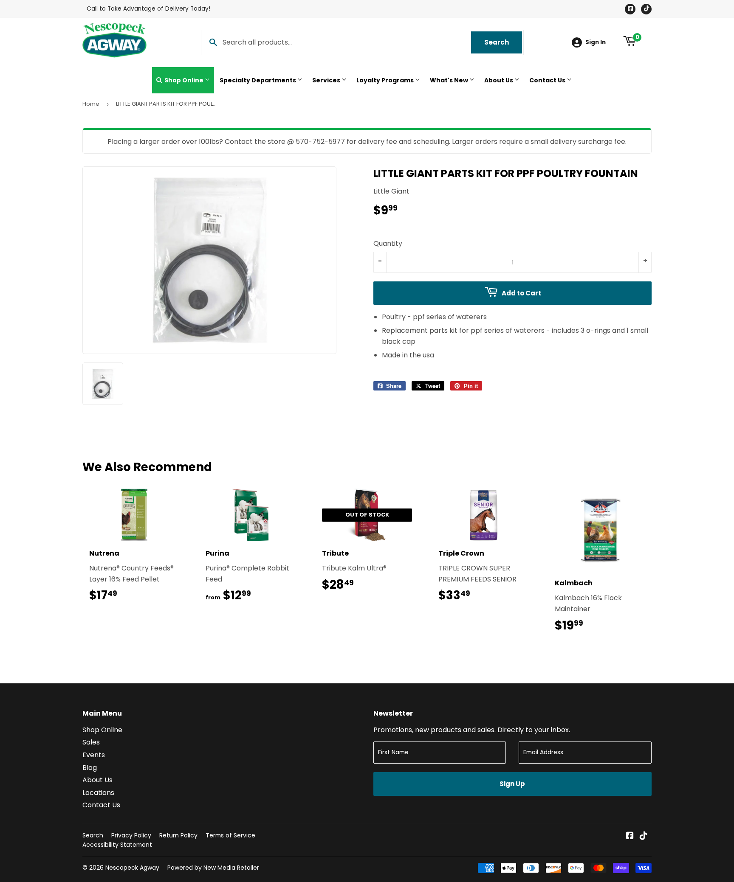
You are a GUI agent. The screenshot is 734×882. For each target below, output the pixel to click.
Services (327, 80)
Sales (91, 742)
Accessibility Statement (117, 844)
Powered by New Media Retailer (213, 867)
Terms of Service (230, 835)
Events (93, 755)
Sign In (595, 42)
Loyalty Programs (385, 80)
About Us (499, 80)
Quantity (387, 243)
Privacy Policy (131, 835)
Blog (89, 767)
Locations (98, 793)
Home (90, 104)
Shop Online (184, 80)
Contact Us (548, 80)
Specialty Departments (258, 80)
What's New (449, 80)
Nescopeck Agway (132, 867)
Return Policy (178, 835)
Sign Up (512, 783)
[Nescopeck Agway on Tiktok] (643, 836)
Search (503, 42)
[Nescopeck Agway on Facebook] (630, 836)
